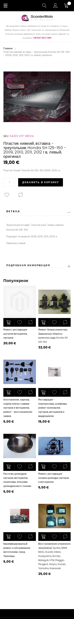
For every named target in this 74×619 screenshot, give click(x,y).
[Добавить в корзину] (8, 322)
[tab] (37, 212)
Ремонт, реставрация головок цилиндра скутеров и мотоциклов (53, 478)
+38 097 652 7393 (42, 37)
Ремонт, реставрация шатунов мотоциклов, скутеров (15, 333)
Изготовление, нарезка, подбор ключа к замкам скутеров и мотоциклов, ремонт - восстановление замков (17, 407)
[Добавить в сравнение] (30, 322)
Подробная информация (28, 265)
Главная (8, 48)
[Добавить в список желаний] (19, 322)
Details (13, 211)
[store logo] (37, 17)
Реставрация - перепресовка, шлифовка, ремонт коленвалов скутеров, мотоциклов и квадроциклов (52, 407)
